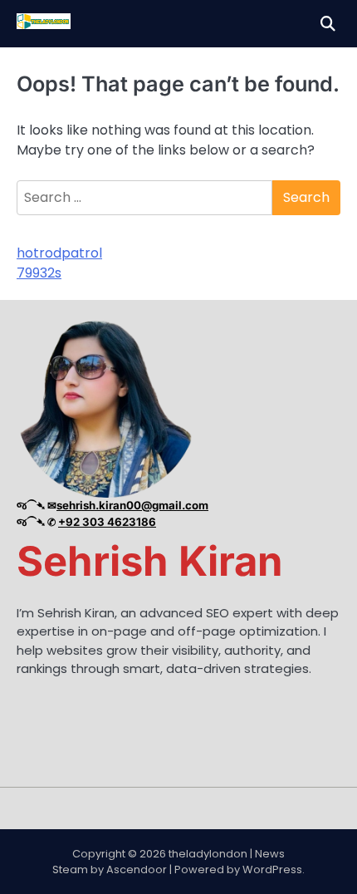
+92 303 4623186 (107, 521)
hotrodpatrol (59, 253)
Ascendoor (136, 869)
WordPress (272, 869)
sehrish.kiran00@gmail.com (132, 505)
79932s (39, 272)
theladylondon (208, 854)
